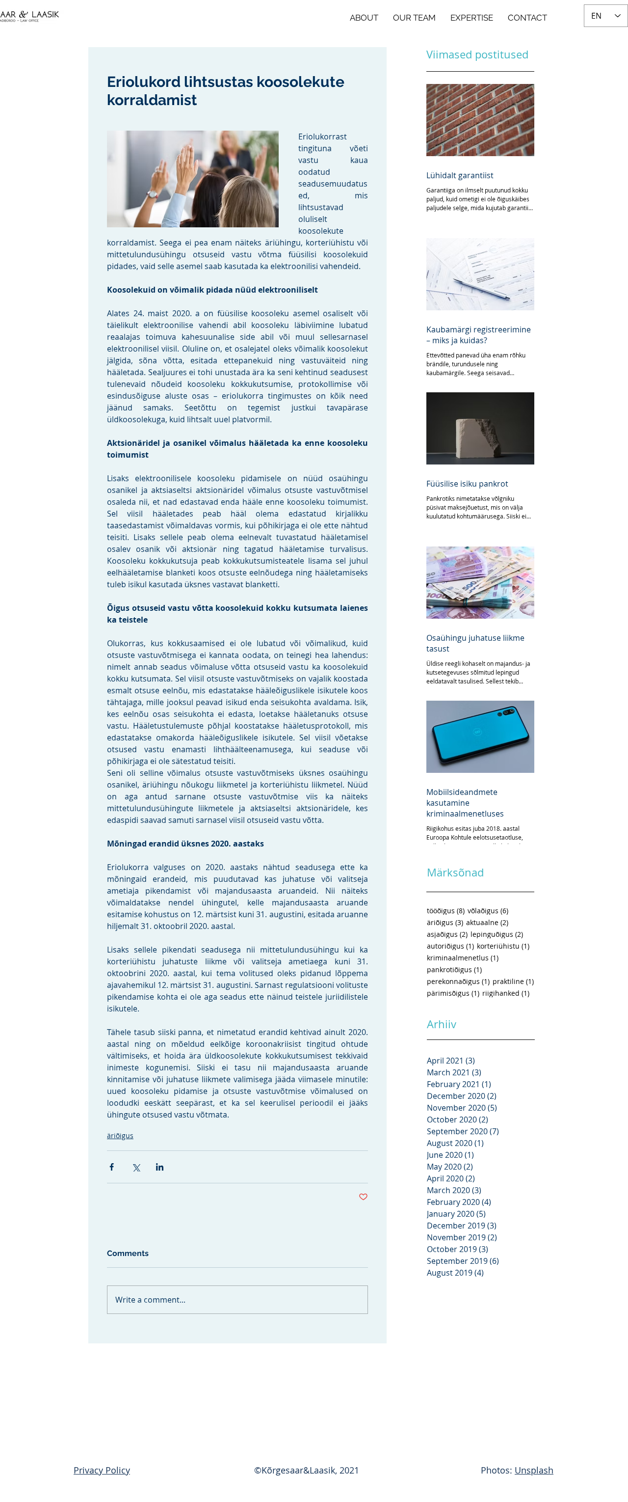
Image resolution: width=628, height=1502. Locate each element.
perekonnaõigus (458, 981)
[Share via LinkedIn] (159, 1167)
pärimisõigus (453, 993)
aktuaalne (487, 922)
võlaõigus (488, 910)
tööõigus (446, 910)
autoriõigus (450, 946)
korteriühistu (503, 946)
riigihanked (505, 993)
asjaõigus (447, 934)
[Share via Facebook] (111, 1167)
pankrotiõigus (454, 969)
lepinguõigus (497, 934)
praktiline (513, 981)
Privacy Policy (102, 1470)
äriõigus (120, 1135)
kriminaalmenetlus (462, 958)
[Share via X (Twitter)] (135, 1167)
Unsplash (534, 1470)
